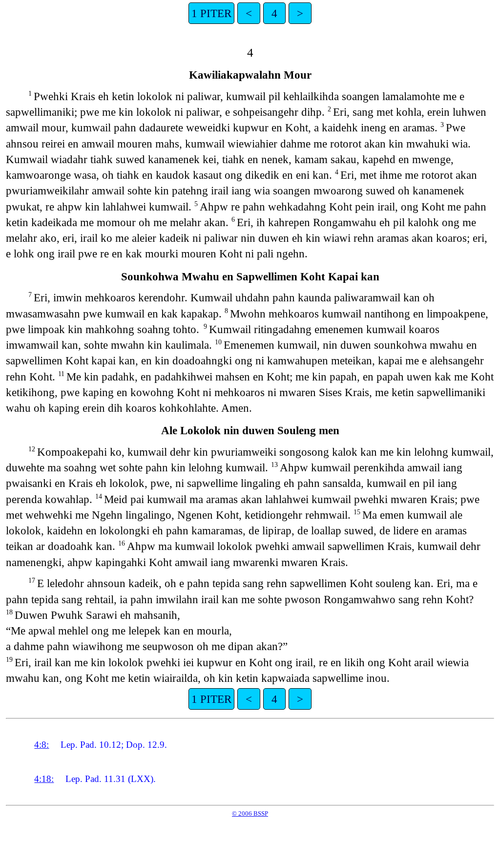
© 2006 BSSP (250, 813)
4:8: (41, 744)
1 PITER (211, 13)
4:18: (44, 779)
